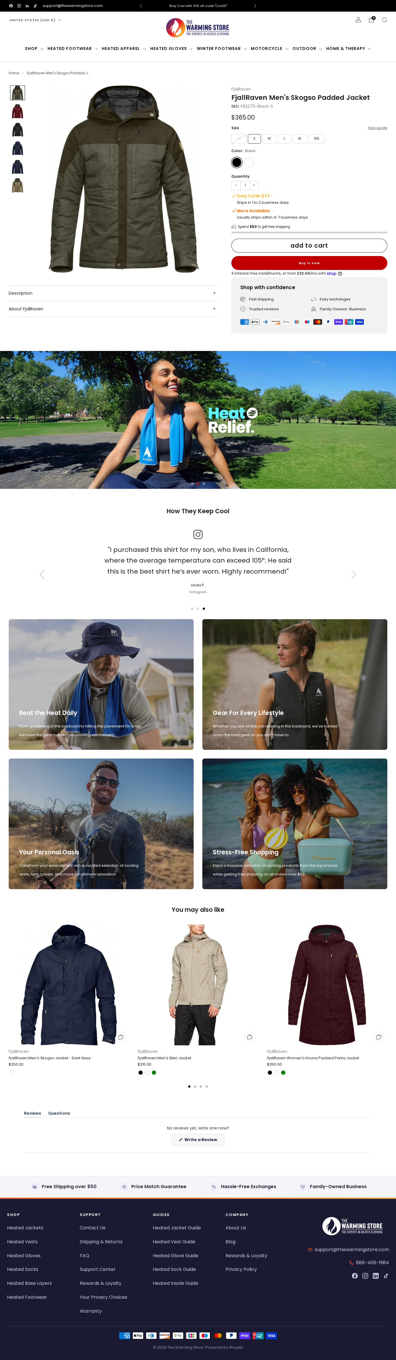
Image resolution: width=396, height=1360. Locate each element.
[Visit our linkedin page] (27, 6)
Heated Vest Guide (174, 1241)
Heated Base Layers (29, 1283)
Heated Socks (22, 1269)
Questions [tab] (59, 1114)
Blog (230, 1241)
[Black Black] (236, 162)
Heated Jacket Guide (177, 1227)
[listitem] (198, 6)
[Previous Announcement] (141, 6)
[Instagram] (365, 1276)
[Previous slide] (41, 179)
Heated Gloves (168, 48)
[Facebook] (355, 1276)
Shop (31, 48)
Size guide (377, 127)
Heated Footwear (70, 48)
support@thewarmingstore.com (73, 5)
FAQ (84, 1255)
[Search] (384, 20)
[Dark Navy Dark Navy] (249, 162)
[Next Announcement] (255, 6)
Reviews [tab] (32, 1114)
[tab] (189, 1086)
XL (299, 138)
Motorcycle (266, 48)
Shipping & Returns (101, 1241)
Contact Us (93, 1227)
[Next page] (387, 985)
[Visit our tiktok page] (35, 6)
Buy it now (309, 263)
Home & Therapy (345, 48)
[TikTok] (386, 1276)
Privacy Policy (241, 1269)
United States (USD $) (33, 20)
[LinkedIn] (376, 1276)
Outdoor (304, 48)
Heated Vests (22, 1241)
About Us (236, 1227)
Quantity (240, 176)
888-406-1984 (372, 1262)
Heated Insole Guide (175, 1283)
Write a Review (204, 1140)
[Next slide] (206, 179)
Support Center (98, 1269)
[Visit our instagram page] (19, 6)
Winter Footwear (219, 48)
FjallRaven (241, 89)
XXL (316, 138)
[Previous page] (9, 985)
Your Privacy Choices (103, 1297)
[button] (192, 483)
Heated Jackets (25, 1227)
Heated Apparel (121, 48)
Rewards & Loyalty (100, 1283)
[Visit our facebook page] (11, 6)
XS (239, 138)
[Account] (358, 20)
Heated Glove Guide (175, 1255)
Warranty (91, 1311)
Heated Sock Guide (174, 1269)
